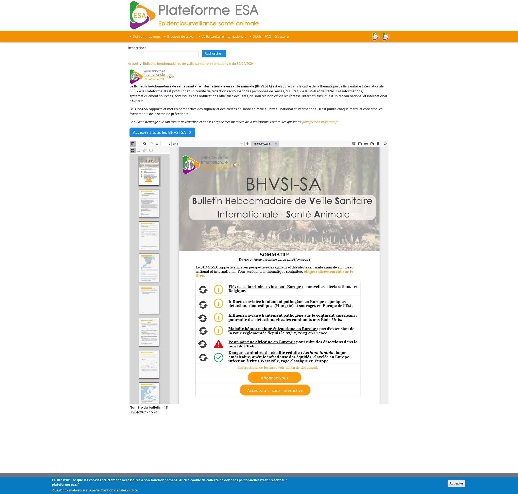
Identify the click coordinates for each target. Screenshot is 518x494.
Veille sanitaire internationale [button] (224, 36)
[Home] (165, 15)
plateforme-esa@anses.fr (320, 122)
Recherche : (137, 48)
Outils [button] (257, 36)
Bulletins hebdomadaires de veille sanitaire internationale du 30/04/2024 (198, 63)
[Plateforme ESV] (377, 37)
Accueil (133, 63)
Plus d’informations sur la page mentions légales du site (95, 490)
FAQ (268, 36)
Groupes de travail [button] (181, 36)
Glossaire (281, 36)
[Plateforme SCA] (388, 37)
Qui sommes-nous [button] (147, 36)
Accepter (456, 483)
